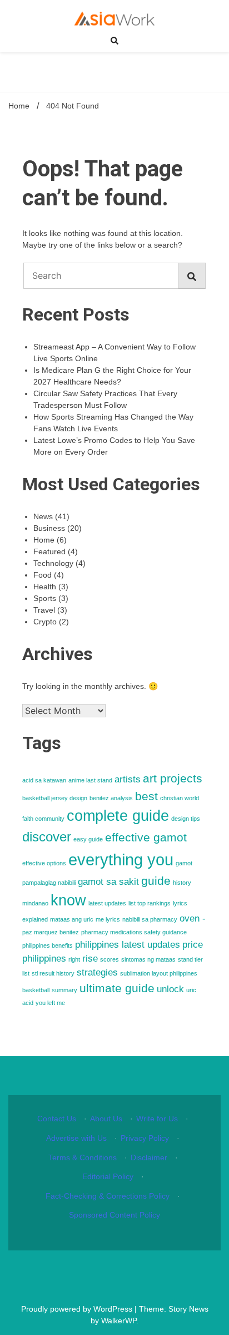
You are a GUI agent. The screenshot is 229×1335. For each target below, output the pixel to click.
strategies (97, 972)
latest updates (107, 903)
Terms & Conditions (82, 1157)
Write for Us (157, 1118)
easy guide (88, 839)
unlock (170, 989)
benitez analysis (111, 798)
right (74, 959)
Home (43, 539)
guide (156, 880)
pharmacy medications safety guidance (134, 932)
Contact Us (56, 1118)
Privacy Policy (145, 1138)
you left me (50, 1002)
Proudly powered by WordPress (78, 1308)
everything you (120, 859)
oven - (193, 918)
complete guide (118, 815)
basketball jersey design (54, 798)
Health (44, 586)
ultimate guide (117, 988)
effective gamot (146, 837)
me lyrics (108, 919)
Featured (49, 551)
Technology (53, 563)
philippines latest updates (127, 944)
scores (109, 959)
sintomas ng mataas (148, 959)
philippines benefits (47, 945)
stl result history (53, 973)
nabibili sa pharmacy (149, 919)
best (146, 796)
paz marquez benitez (50, 932)
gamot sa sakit (108, 881)
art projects (172, 778)
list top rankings (149, 903)
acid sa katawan (44, 780)
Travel (44, 609)
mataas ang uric (71, 919)
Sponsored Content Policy (114, 1214)
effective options (44, 863)
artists (127, 779)
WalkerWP (118, 1320)
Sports (44, 598)
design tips (185, 818)
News (43, 516)
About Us (106, 1118)
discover (46, 836)
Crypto (45, 621)
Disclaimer (149, 1157)
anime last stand (90, 780)
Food (42, 574)
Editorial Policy (107, 1176)
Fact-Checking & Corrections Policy (108, 1195)
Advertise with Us (76, 1138)
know (68, 900)
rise (90, 958)
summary (64, 990)
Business (49, 528)
